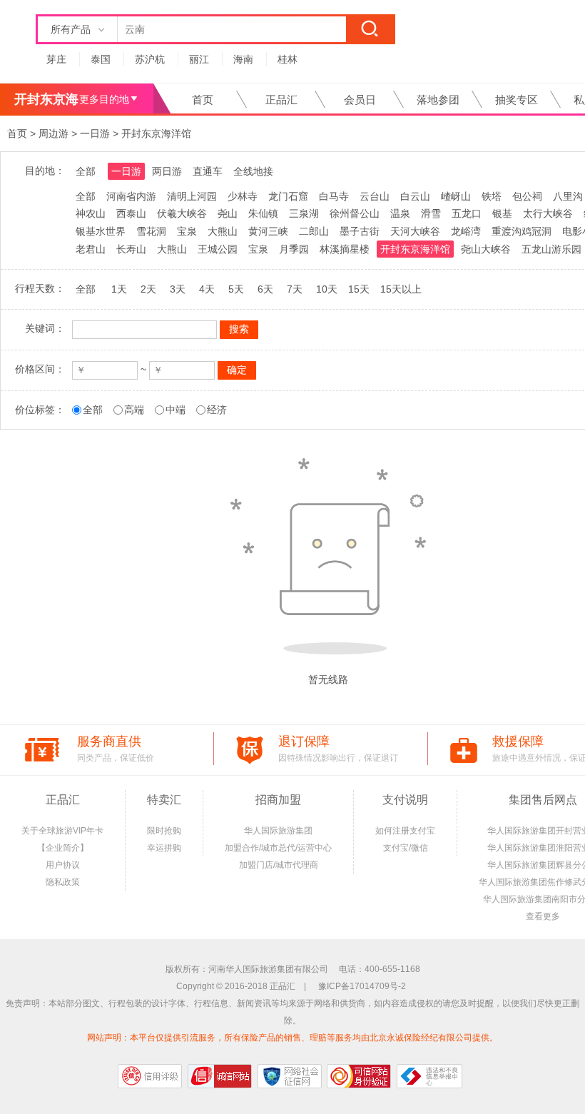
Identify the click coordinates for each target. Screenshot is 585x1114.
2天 (148, 289)
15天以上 (401, 289)
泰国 (101, 59)
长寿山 (131, 249)
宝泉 (187, 231)
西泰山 (131, 213)
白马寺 (334, 196)
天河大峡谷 (415, 231)
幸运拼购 (164, 848)
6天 (265, 289)
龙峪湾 (466, 231)
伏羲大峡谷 (182, 213)
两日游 (167, 171)
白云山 (415, 196)
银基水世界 (101, 231)
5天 (236, 289)
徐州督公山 (355, 213)
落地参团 (438, 99)
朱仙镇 (263, 213)
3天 (177, 289)
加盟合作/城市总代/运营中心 (278, 848)
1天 (119, 289)
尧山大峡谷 (486, 249)
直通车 (208, 171)
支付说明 (405, 800)
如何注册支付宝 (405, 831)
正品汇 (281, 99)
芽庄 (56, 59)
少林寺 (243, 196)
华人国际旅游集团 (278, 831)
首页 (202, 99)
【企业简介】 (62, 848)
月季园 (294, 249)
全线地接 (253, 171)
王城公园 (218, 249)
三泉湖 (304, 213)
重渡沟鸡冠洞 (521, 231)
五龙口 (467, 213)
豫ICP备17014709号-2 (362, 986)
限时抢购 (164, 831)
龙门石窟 (288, 196)
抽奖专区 (516, 99)
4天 (207, 289)
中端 (175, 409)
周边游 (53, 133)
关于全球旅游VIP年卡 (62, 831)
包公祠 (527, 196)
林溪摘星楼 (345, 249)
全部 (86, 171)
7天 (294, 289)
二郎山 (314, 231)
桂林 (287, 59)
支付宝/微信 (405, 848)
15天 (359, 289)
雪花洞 (151, 231)
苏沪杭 (150, 59)
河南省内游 (131, 196)
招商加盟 (278, 800)
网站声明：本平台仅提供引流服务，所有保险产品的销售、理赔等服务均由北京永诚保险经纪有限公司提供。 (292, 1038)
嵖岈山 (456, 196)
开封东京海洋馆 (156, 133)
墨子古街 (360, 231)
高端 (134, 409)
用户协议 (63, 865)
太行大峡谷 (548, 213)
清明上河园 (192, 196)
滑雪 (431, 213)
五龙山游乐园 (551, 249)
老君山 (91, 249)
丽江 (199, 59)
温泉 (400, 213)
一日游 (95, 133)
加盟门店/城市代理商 (278, 865)
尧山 (228, 213)
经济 (217, 409)
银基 (502, 213)
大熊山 (223, 231)
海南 (243, 59)
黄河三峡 (268, 231)
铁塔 (492, 196)
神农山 (91, 213)
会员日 (360, 99)
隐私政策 (63, 882)
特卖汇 (164, 800)
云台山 (375, 196)
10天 (326, 289)
